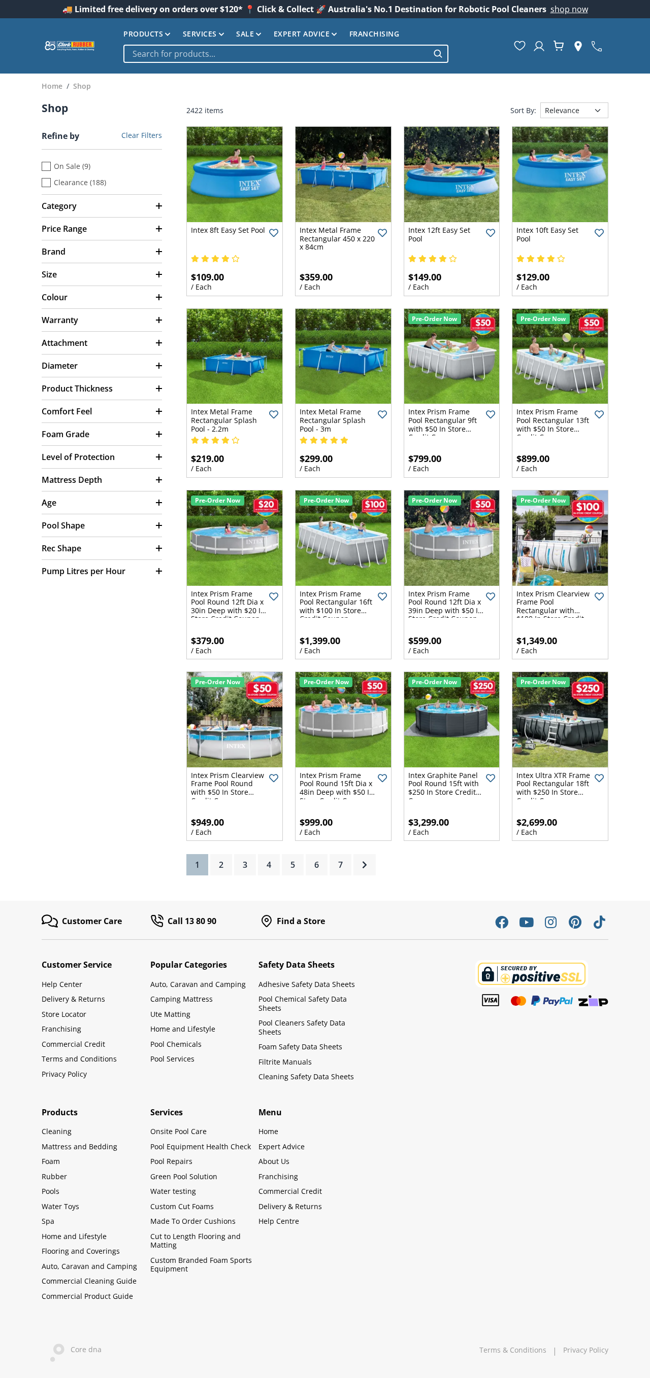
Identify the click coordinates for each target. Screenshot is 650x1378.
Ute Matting (170, 1014)
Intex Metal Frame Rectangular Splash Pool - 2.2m (224, 420)
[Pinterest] (575, 922)
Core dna (83, 1349)
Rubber (54, 1176)
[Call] (597, 45)
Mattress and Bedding (79, 1146)
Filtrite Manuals (285, 1062)
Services (200, 34)
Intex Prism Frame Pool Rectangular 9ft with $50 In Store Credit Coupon (442, 424)
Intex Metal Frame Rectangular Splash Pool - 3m (333, 420)
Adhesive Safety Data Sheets (306, 984)
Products (143, 34)
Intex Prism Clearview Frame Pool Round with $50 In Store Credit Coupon (227, 787)
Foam (51, 1161)
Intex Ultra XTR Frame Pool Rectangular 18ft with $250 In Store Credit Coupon (553, 787)
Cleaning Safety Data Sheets (306, 1076)
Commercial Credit (73, 1044)
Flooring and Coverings (81, 1251)
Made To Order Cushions (193, 1221)
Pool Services (172, 1059)
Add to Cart (234, 213)
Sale (245, 34)
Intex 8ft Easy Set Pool (228, 230)
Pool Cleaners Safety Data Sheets (301, 1027)
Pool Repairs (171, 1161)
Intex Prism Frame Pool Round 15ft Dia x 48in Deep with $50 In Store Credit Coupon (337, 787)
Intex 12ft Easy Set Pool (439, 234)
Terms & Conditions (512, 1350)
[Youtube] (526, 922)
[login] (539, 46)
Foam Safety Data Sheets (300, 1046)
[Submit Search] (438, 53)
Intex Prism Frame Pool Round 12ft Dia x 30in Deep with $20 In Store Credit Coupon (228, 606)
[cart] (558, 46)
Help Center (62, 984)
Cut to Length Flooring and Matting (195, 1240)
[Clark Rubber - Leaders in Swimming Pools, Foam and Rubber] (69, 45)
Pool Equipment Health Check (200, 1146)
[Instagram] (550, 922)
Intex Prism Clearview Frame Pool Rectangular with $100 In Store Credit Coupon (553, 610)
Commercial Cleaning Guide (89, 1281)
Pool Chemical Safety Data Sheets (302, 1003)
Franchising (374, 34)
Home (268, 1131)
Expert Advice (302, 34)
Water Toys (60, 1206)
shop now (569, 9)
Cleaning (57, 1131)
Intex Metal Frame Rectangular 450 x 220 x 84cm (337, 238)
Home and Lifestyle (182, 1029)
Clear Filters (141, 135)
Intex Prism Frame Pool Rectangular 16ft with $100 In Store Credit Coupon (336, 606)
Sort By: (523, 110)
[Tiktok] (599, 922)
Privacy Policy (64, 1074)
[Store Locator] (578, 46)
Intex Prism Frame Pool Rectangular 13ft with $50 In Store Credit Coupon (552, 424)
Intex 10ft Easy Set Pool (547, 234)
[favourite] (520, 46)
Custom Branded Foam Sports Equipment (201, 1264)
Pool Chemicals (176, 1044)
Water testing (173, 1191)
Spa (48, 1221)
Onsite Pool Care (178, 1131)
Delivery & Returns (73, 999)
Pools (50, 1191)
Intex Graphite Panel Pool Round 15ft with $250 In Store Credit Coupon (443, 787)
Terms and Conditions (79, 1059)
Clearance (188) (80, 182)
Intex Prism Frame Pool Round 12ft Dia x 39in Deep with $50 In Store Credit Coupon (445, 606)
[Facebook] (502, 922)
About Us (273, 1161)
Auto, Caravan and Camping (198, 984)
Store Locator (64, 1014)
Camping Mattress (181, 999)
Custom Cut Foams (182, 1206)
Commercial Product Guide (87, 1296)
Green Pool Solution (183, 1176)
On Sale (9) (72, 166)
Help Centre (278, 1221)
